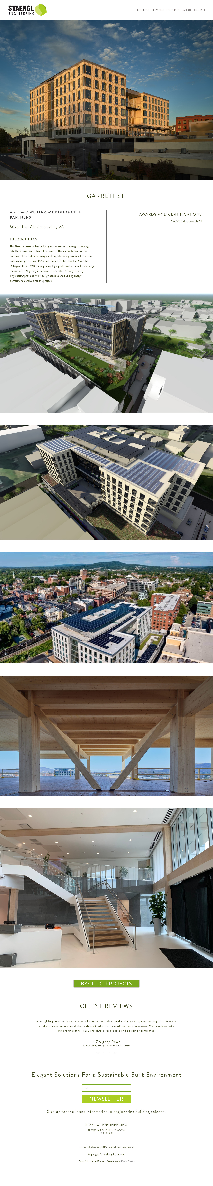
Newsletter (106, 1098)
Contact (199, 10)
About (187, 10)
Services (157, 10)
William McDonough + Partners (45, 214)
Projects (143, 10)
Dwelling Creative (128, 1160)
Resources (173, 10)
